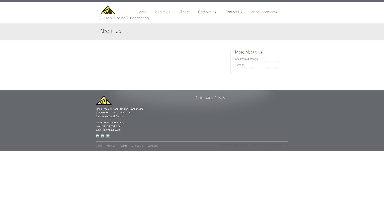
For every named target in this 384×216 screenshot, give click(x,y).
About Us (111, 146)
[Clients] (188, 13)
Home (99, 146)
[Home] (146, 13)
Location (239, 65)
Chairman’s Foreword (247, 59)
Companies (153, 146)
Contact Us (137, 146)
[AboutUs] (167, 13)
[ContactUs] (238, 13)
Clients (123, 146)
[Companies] (211, 13)
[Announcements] (268, 13)
